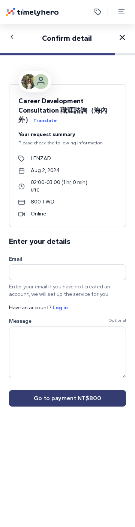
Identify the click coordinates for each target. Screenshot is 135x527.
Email (15, 259)
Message (20, 321)
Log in (60, 307)
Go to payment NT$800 (67, 398)
